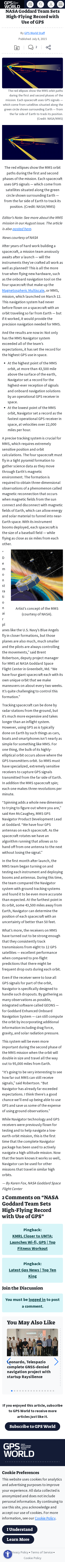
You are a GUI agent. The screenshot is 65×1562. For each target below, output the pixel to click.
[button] (56, 1361)
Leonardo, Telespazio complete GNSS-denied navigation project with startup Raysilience (29, 1369)
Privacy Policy (19, 1552)
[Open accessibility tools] (7, 1554)
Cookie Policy (45, 1518)
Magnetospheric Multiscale (23, 290)
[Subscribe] (30, 4)
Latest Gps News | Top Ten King (32, 1273)
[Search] (40, 4)
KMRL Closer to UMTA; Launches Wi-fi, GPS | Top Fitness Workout (32, 1242)
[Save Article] (17, 47)
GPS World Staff (34, 33)
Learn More (18, 1539)
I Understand (20, 1529)
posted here (21, 228)
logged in (37, 1299)
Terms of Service (42, 1552)
